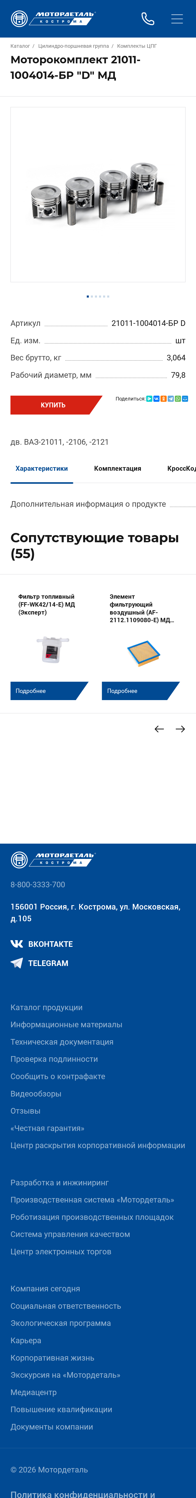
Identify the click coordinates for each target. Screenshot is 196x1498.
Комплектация (117, 468)
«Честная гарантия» (47, 1128)
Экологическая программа (60, 1323)
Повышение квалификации (61, 1409)
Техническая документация (62, 1042)
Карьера (25, 1340)
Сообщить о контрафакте (57, 1076)
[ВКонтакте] (156, 399)
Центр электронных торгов (61, 1251)
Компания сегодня (45, 1288)
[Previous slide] (159, 729)
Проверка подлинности (54, 1059)
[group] (52, 642)
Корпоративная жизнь (52, 1358)
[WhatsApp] (178, 399)
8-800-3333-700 (37, 884)
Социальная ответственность (65, 1306)
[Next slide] (180, 729)
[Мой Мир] (185, 399)
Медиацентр (33, 1392)
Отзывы (25, 1111)
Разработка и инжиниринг (59, 1182)
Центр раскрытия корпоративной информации (97, 1145)
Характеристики (42, 468)
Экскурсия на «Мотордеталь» (65, 1375)
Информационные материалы (66, 1024)
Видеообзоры (36, 1094)
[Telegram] (171, 399)
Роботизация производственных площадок (92, 1217)
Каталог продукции (46, 1007)
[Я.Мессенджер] (149, 399)
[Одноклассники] (164, 399)
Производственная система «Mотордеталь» (92, 1200)
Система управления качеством (70, 1234)
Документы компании (51, 1427)
